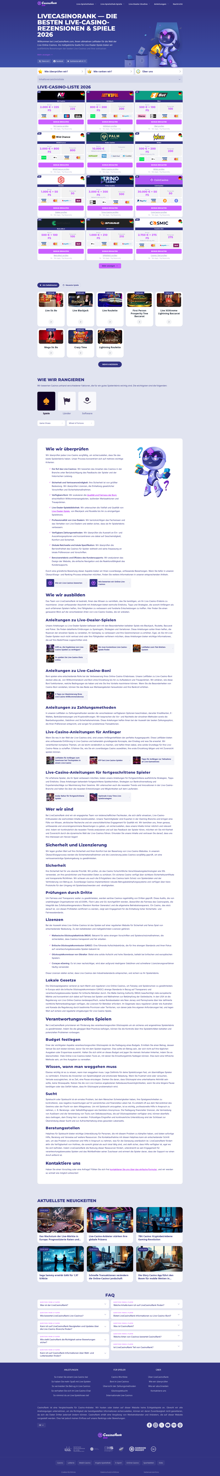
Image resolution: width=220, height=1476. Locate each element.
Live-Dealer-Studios (138, 4)
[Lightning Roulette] (110, 342)
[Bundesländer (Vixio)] (94, 1449)
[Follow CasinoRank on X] (161, 1425)
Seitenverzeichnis (151, 1472)
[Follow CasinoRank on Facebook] (149, 1425)
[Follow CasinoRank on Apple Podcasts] (180, 1425)
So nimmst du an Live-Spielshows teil (71, 1395)
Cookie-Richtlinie (68, 1472)
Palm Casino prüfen (110, 169)
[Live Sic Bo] (51, 309)
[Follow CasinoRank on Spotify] (174, 1425)
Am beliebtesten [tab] (50, 285)
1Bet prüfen (159, 126)
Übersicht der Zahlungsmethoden (119, 1386)
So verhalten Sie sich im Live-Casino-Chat (71, 1390)
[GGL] (74, 1449)
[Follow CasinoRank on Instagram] (155, 1425)
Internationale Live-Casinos (119, 1395)
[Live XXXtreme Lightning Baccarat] (169, 309)
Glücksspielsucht (119, 1390)
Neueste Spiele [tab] (72, 285)
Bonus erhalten (61, 122)
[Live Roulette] (110, 309)
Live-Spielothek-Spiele (111, 4)
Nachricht (178, 4)
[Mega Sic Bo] (51, 342)
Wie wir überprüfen (158, 1381)
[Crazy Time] (80, 342)
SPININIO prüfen (110, 255)
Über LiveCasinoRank (158, 1377)
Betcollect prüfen (61, 255)
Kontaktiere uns (158, 1390)
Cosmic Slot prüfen (159, 255)
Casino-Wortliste (119, 1377)
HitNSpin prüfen (110, 126)
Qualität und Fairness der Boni (101, 495)
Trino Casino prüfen (109, 212)
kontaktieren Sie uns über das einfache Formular (133, 1169)
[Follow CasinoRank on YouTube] (167, 1425)
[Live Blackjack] (80, 309)
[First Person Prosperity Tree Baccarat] (139, 309)
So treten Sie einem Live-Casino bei (71, 1377)
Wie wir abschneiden (158, 1386)
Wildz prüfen (158, 169)
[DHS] (108, 1449)
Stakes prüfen (61, 212)
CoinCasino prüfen (159, 212)
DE (40, 1425)
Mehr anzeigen (108, 266)
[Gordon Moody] (137, 1449)
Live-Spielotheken (85, 4)
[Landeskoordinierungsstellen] (121, 1449)
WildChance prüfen (61, 169)
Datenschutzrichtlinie (109, 1472)
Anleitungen (160, 4)
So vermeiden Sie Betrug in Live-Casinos (71, 1386)
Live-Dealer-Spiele (61, 511)
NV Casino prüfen (61, 126)
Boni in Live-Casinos (119, 1381)
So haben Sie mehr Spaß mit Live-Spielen (71, 1381)
